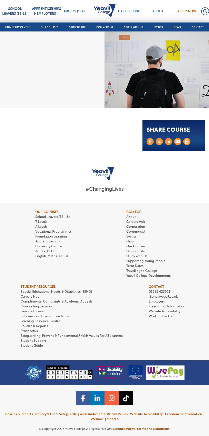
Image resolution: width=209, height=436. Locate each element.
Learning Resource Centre (40, 321)
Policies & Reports (34, 326)
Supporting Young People (145, 261)
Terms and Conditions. (153, 428)
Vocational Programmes (53, 231)
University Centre (17, 27)
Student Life (77, 27)
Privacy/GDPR (46, 414)
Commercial (104, 27)
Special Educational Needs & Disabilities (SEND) (56, 292)
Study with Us (133, 27)
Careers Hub (129, 11)
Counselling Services (36, 306)
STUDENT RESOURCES (38, 287)
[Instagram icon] (111, 398)
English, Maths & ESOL (52, 256)
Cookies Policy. (124, 428)
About (158, 11)
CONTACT (156, 287)
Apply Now (186, 11)
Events (158, 27)
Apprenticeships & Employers (45, 11)
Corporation (135, 227)
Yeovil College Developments (148, 276)
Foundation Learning (51, 236)
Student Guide (32, 345)
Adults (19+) (74, 11)
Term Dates (134, 266)
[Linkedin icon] (97, 398)
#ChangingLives (105, 189)
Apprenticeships (47, 241)
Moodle (112, 419)
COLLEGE (133, 212)
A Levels (41, 227)
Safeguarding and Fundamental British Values (93, 414)
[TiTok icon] (126, 398)
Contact (198, 27)
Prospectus (29, 331)
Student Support (33, 341)
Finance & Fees (32, 311)
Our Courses (49, 27)
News (177, 27)
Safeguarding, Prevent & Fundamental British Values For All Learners (72, 336)
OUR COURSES (47, 212)
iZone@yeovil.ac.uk (163, 296)
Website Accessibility (164, 311)
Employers (157, 301)
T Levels (41, 222)
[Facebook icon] (83, 398)
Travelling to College (141, 271)
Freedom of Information (167, 306)
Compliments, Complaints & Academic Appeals (56, 301)
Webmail (97, 419)
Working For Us (160, 316)
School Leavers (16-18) (15, 11)
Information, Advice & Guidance (45, 316)
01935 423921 (159, 292)
